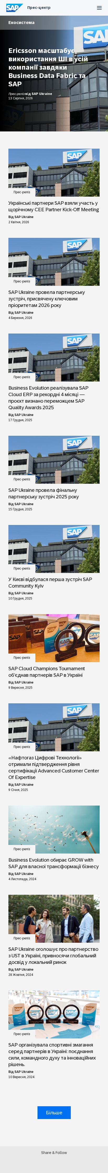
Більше (54, 1112)
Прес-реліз (16, 94)
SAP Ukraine (42, 94)
